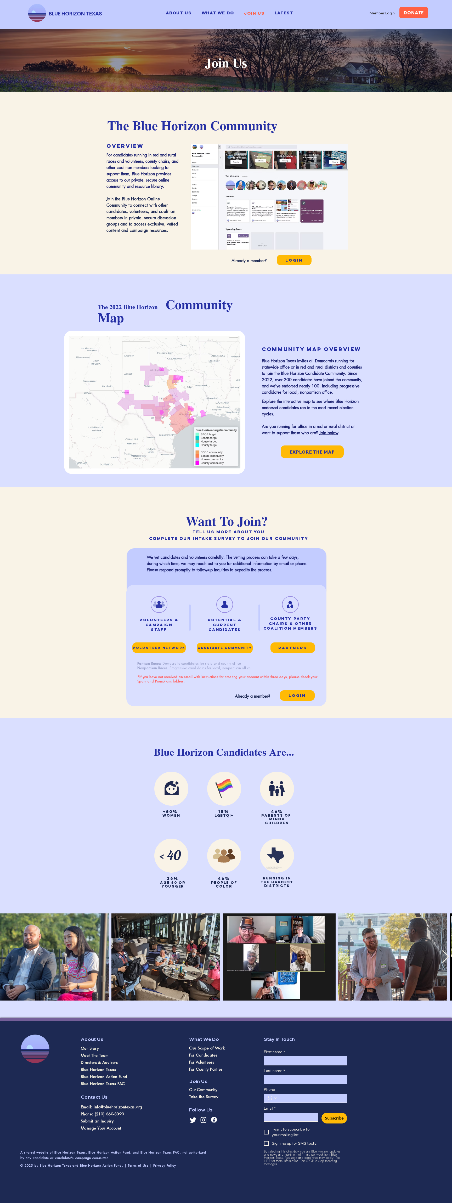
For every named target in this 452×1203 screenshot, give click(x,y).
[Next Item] (446, 957)
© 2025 (27, 1165)
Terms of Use (138, 1165)
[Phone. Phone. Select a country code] (272, 1098)
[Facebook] (214, 1120)
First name (274, 1052)
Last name (274, 1071)
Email (269, 1108)
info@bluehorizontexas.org (118, 1106)
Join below (328, 433)
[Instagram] (203, 1120)
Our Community (203, 1089)
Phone (269, 1089)
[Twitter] (193, 1120)
